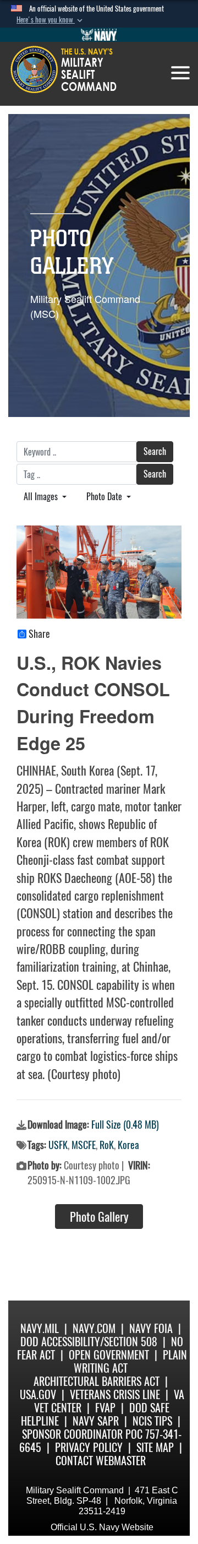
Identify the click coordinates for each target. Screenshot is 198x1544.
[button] (50, 19)
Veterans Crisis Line (115, 1394)
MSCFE (84, 1145)
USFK (58, 1145)
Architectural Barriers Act (97, 1381)
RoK (107, 1145)
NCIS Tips (152, 1420)
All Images (42, 496)
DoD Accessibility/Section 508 (88, 1341)
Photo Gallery (99, 1217)
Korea (128, 1145)
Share (39, 634)
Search (155, 451)
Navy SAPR (96, 1420)
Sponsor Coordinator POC (82, 1434)
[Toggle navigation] (180, 72)
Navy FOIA (151, 1328)
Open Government (109, 1354)
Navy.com (94, 1328)
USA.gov (38, 1394)
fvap (105, 1407)
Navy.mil (39, 1328)
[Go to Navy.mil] (99, 35)
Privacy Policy (89, 1447)
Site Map (155, 1447)
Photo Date (105, 496)
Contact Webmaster (101, 1460)
